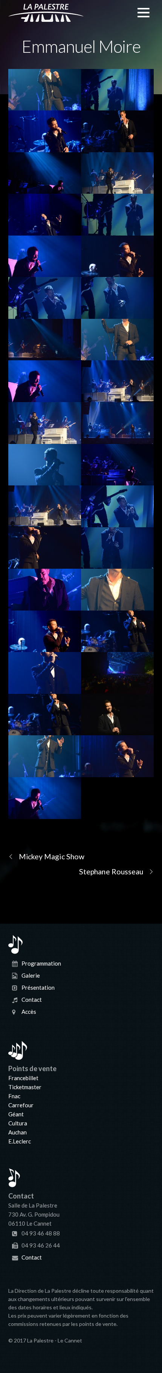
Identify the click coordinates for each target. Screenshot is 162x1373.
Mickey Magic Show (52, 856)
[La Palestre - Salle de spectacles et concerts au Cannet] (46, 17)
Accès (28, 1011)
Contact (31, 999)
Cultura (17, 1123)
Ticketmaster (24, 1087)
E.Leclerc (19, 1141)
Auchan (17, 1132)
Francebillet (23, 1078)
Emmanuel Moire (80, 46)
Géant (16, 1114)
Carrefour (21, 1105)
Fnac (14, 1096)
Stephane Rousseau (111, 871)
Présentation (38, 987)
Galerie (30, 975)
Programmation (41, 963)
